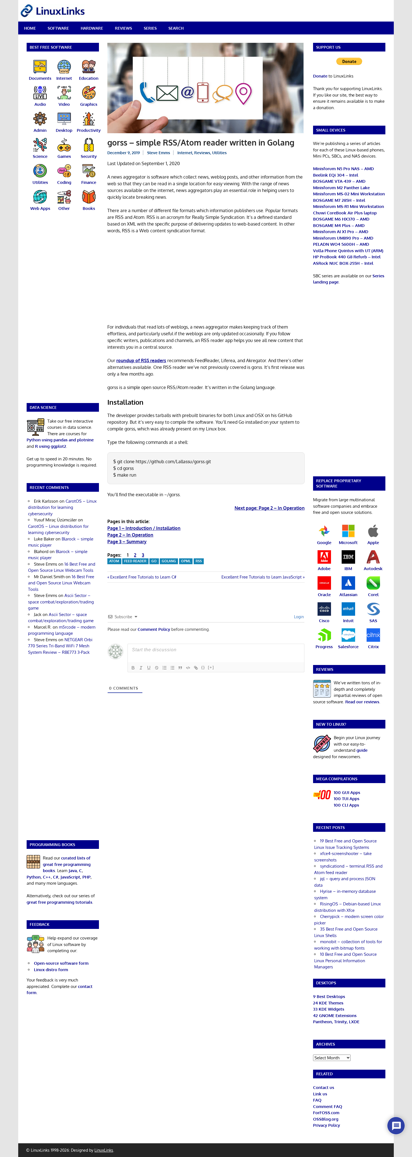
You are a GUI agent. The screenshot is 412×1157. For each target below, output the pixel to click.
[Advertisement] (206, 280)
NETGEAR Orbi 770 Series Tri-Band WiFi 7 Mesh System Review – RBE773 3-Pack (60, 646)
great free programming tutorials (59, 902)
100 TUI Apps (346, 798)
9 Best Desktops (329, 996)
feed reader (135, 561)
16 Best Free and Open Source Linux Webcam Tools (61, 583)
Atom (114, 561)
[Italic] (141, 667)
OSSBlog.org (325, 1119)
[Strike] (157, 667)
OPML (186, 561)
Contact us (323, 1087)
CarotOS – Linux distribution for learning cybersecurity (62, 507)
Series (150, 28)
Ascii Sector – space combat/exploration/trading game (61, 602)
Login (298, 616)
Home (30, 28)
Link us (320, 1094)
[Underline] (149, 667)
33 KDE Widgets (328, 1009)
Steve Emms (158, 152)
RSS (199, 561)
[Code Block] (188, 667)
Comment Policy (154, 629)
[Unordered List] (172, 667)
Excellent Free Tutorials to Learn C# (143, 577)
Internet (184, 152)
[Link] (196, 667)
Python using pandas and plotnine (60, 439)
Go (154, 561)
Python (34, 877)
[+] (211, 667)
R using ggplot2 (50, 446)
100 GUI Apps (347, 792)
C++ (47, 877)
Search (176, 28)
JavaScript (70, 877)
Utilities (219, 152)
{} (203, 667)
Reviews (123, 28)
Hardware (92, 28)
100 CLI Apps (346, 805)
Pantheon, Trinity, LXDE (336, 1021)
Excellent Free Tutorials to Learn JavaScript (261, 577)
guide (362, 750)
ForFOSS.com (326, 1112)
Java (73, 870)
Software (58, 28)
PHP (86, 877)
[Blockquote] (180, 667)
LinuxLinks (103, 1150)
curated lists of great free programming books (67, 864)
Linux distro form (51, 969)
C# (55, 877)
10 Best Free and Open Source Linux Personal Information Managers (345, 960)
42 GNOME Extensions (335, 1015)
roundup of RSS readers (141, 360)
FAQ (317, 1100)
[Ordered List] (164, 667)
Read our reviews (362, 701)
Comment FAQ (327, 1106)
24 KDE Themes (328, 1003)
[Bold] (133, 667)
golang (169, 561)
